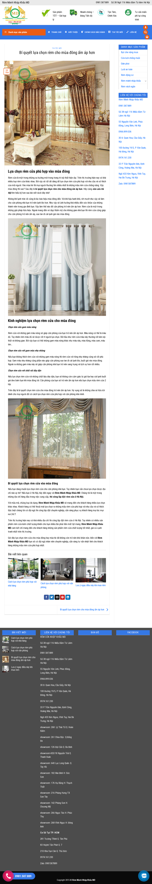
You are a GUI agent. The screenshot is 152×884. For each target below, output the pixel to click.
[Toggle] (145, 81)
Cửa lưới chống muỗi (130, 58)
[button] (145, 27)
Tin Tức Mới (57, 48)
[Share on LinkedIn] (67, 597)
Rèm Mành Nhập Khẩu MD (131, 99)
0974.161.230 (125, 157)
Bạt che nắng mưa (129, 52)
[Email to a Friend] (57, 597)
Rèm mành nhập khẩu (131, 80)
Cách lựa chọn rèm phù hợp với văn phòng (21, 649)
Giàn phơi (125, 63)
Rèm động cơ (127, 75)
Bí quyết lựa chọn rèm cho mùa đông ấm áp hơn (82, 609)
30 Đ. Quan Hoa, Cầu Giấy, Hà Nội (55, 685)
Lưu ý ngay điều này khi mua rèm (91, 585)
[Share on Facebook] (46, 597)
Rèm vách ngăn (128, 86)
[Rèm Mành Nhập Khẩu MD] (19, 15)
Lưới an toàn (126, 69)
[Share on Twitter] (51, 597)
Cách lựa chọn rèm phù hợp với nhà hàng (21, 639)
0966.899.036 (125, 131)
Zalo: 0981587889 (127, 183)
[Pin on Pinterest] (62, 597)
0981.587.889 (125, 105)
